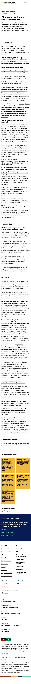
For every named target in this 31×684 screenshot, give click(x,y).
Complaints (4, 564)
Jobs (17, 552)
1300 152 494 (5, 619)
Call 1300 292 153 (7, 535)
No (10, 511)
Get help (4, 529)
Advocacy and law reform (8, 13)
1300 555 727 (5, 625)
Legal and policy (10, 11)
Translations (19, 569)
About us (3, 555)
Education (4, 558)
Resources (19, 545)
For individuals (5, 545)
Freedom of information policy (21, 555)
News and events (21, 548)
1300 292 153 (5, 613)
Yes (5, 511)
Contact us (4, 570)
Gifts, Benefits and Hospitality (21, 573)
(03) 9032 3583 (15, 613)
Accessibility (19, 566)
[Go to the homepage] (8, 3)
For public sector (6, 552)
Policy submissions (6, 576)
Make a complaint (7, 532)
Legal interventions (6, 573)
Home (3, 11)
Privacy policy (20, 559)
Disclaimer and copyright (20, 563)
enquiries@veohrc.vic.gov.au (9, 607)
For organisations (6, 548)
